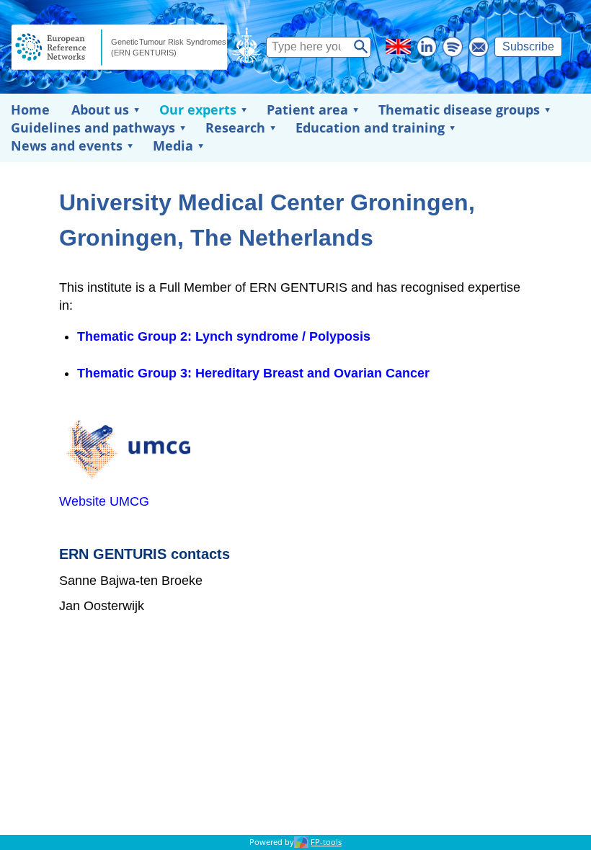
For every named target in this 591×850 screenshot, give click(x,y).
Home (30, 109)
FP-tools (326, 842)
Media (173, 145)
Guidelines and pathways (93, 127)
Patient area (307, 109)
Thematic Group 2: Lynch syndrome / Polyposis (223, 336)
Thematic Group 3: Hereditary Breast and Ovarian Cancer (253, 373)
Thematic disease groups (459, 109)
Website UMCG (104, 501)
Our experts (197, 109)
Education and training (370, 127)
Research (235, 127)
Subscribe (528, 46)
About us (100, 109)
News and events (67, 145)
